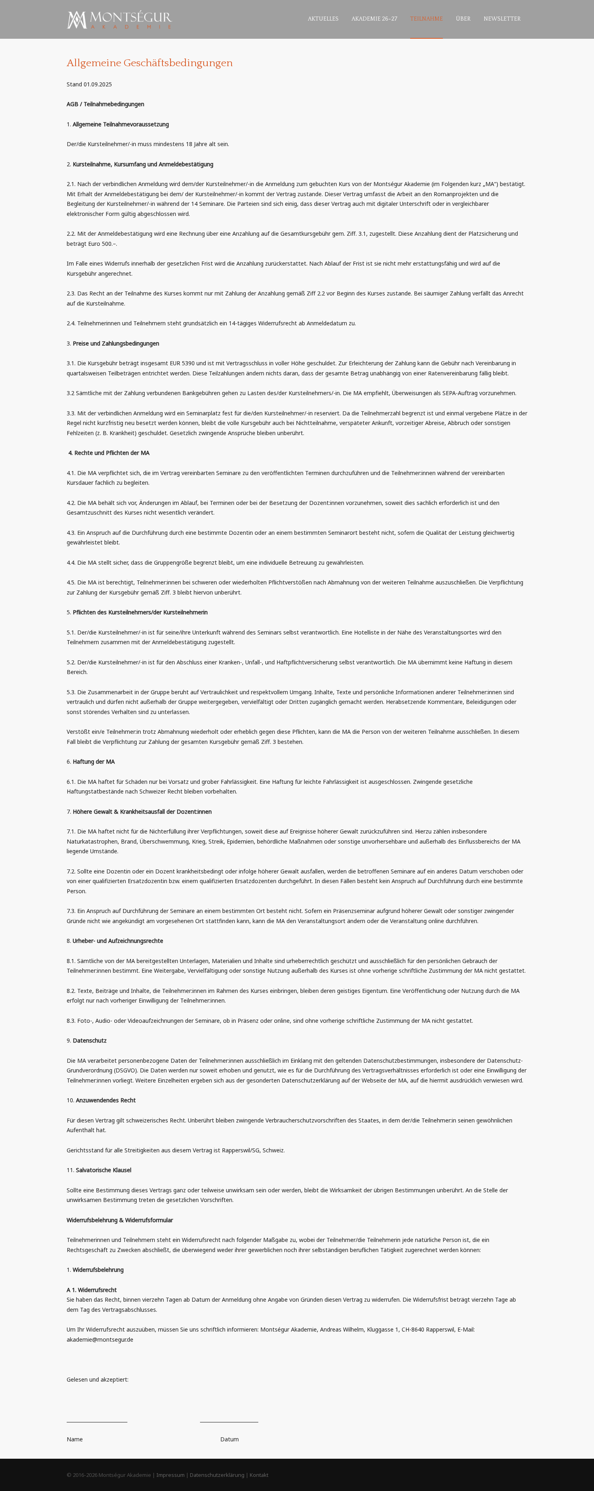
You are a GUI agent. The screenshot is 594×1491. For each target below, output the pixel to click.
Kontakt (259, 1474)
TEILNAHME (426, 19)
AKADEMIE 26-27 (374, 19)
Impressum (170, 1474)
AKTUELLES (323, 19)
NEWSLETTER (502, 19)
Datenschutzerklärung (217, 1474)
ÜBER (463, 19)
